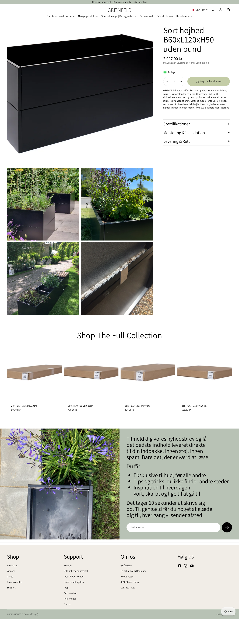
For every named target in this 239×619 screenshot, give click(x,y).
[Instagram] (186, 566)
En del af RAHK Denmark (133, 570)
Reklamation (70, 593)
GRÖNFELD (126, 565)
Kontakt (68, 565)
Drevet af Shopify (31, 614)
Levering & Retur (177, 141)
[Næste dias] (56, 372)
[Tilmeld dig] (227, 527)
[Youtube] (192, 566)
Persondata (70, 598)
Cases (10, 576)
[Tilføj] (56, 394)
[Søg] (213, 10)
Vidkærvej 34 (127, 576)
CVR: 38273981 (128, 587)
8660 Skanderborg (130, 582)
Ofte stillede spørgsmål (76, 570)
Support (11, 587)
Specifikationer (176, 124)
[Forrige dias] (12, 372)
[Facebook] (179, 566)
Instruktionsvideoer (74, 576)
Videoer (11, 570)
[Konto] (220, 10)
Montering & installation (184, 132)
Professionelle (14, 582)
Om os (67, 604)
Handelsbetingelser (74, 582)
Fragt (66, 587)
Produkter (12, 565)
